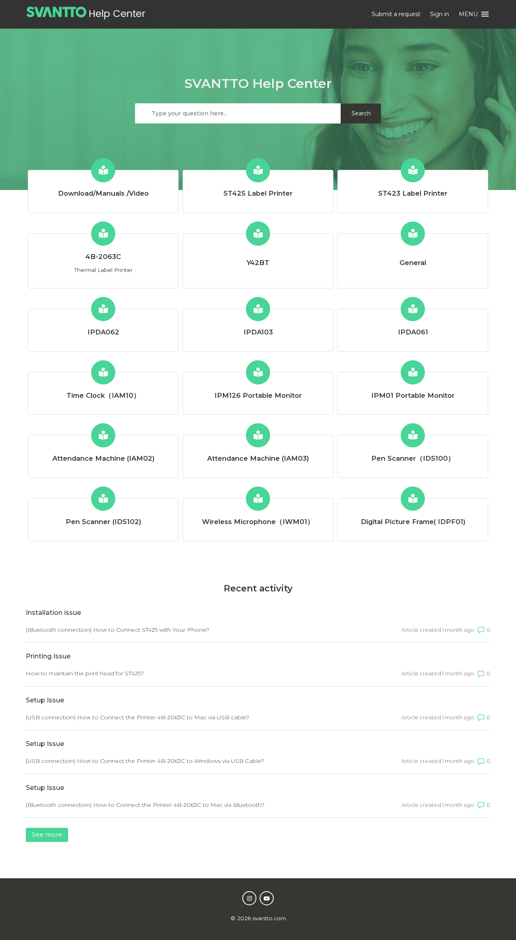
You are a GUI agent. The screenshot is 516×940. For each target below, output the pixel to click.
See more (50, 834)
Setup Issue (45, 700)
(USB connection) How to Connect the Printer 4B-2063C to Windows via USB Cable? (145, 761)
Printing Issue (48, 656)
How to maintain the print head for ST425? (85, 673)
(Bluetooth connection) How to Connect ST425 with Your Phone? (117, 629)
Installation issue (53, 612)
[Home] (86, 17)
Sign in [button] (439, 14)
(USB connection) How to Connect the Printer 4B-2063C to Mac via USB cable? (137, 717)
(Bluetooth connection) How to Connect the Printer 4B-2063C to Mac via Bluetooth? (145, 804)
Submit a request (396, 14)
